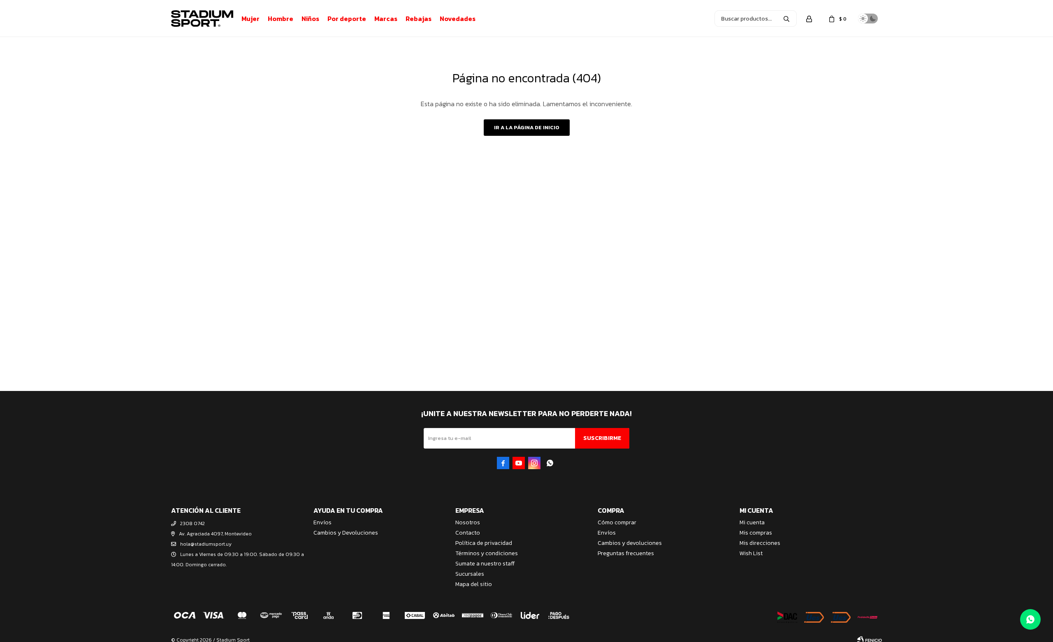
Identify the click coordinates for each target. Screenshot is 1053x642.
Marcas (385, 18)
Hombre (280, 18)
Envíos (322, 522)
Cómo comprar (617, 522)
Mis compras (756, 532)
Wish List (751, 553)
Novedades (457, 18)
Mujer (250, 18)
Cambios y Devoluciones (345, 532)
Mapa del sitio (473, 584)
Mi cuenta (752, 522)
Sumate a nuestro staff (485, 563)
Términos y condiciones (486, 553)
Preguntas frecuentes (626, 553)
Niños (310, 18)
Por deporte (346, 18)
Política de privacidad (483, 543)
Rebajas (418, 18)
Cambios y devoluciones (630, 543)
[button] (786, 18)
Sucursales (469, 574)
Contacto (467, 532)
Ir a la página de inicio (526, 127)
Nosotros (467, 522)
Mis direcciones (760, 543)
